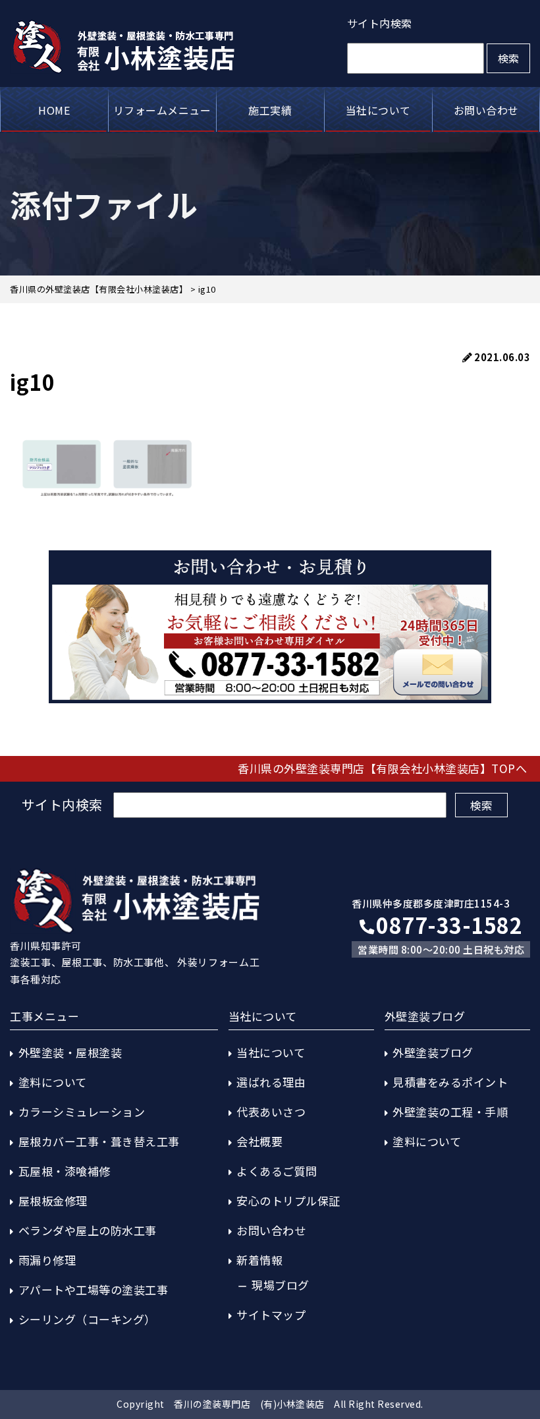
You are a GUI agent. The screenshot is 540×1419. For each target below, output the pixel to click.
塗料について (52, 1082)
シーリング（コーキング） (87, 1319)
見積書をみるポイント (450, 1082)
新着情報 (259, 1260)
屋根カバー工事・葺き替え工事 (99, 1141)
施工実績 (270, 110)
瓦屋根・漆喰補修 (64, 1171)
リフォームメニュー (162, 110)
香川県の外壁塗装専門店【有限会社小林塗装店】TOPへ (382, 768)
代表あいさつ (271, 1111)
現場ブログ (281, 1285)
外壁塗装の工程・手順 (450, 1111)
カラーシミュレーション (82, 1111)
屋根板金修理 (53, 1200)
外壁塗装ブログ (432, 1052)
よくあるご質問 (276, 1171)
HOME (54, 110)
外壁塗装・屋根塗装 (70, 1052)
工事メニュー (44, 1016)
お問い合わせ (486, 110)
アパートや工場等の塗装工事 (93, 1289)
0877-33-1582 (449, 925)
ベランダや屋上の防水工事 (87, 1230)
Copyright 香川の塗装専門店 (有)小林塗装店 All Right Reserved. (270, 1403)
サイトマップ (271, 1314)
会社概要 (259, 1141)
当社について (378, 110)
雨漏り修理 (47, 1260)
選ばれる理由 (271, 1082)
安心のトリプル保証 (288, 1200)
